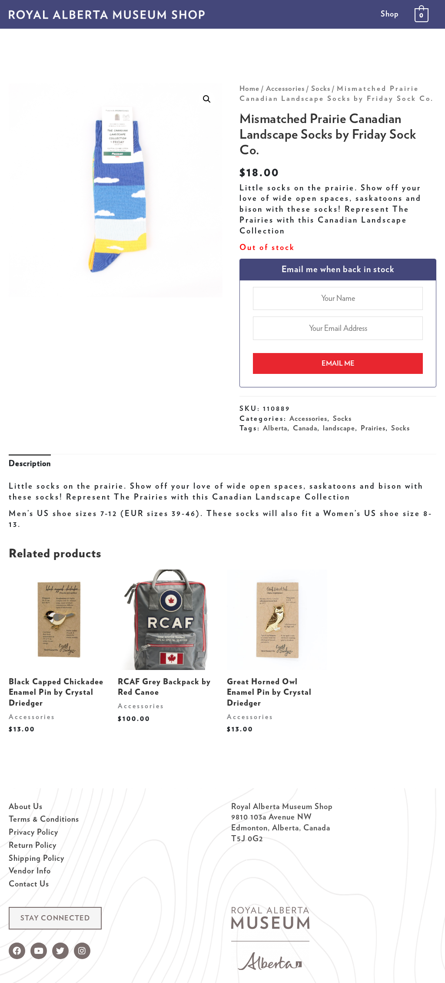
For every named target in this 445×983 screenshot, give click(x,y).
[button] (55, 918)
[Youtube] (38, 951)
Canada (305, 427)
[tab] (30, 463)
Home (249, 88)
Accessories (285, 88)
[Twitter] (60, 951)
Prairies (373, 427)
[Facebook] (17, 951)
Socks (320, 88)
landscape (339, 427)
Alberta (275, 427)
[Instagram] (82, 951)
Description (30, 463)
